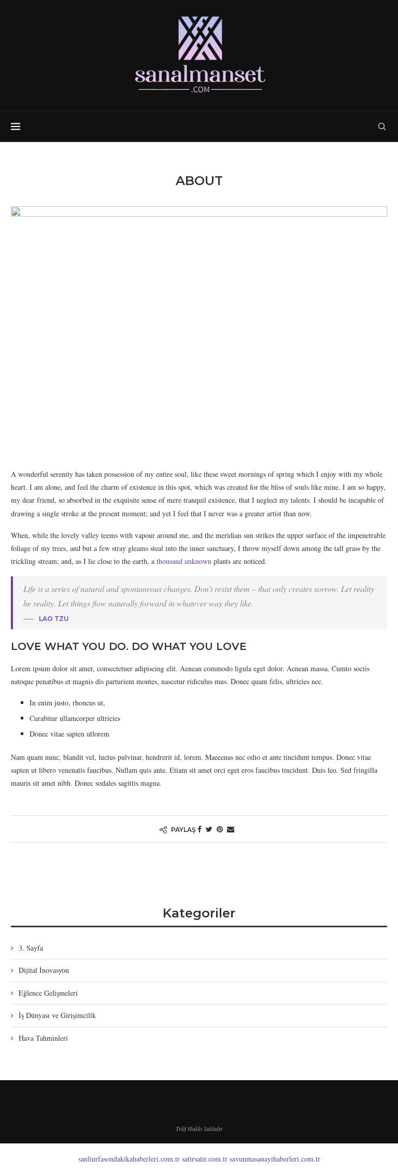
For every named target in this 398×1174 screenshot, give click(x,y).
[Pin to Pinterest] (220, 829)
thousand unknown (184, 561)
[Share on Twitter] (209, 829)
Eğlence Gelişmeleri (48, 993)
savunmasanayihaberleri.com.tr (275, 1159)
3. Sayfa (31, 948)
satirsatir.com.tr (205, 1159)
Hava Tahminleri (43, 1038)
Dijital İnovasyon (44, 970)
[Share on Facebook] (199, 829)
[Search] (382, 126)
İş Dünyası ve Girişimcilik (57, 1015)
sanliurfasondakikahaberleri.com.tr (129, 1159)
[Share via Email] (230, 829)
